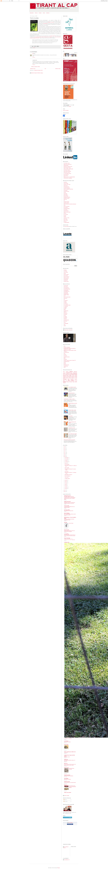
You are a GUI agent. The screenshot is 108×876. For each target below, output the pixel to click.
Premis (68, 381)
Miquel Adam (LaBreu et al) (67, 164)
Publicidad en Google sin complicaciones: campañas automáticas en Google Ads (69, 503)
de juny (66, 481)
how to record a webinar (67, 741)
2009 (65, 454)
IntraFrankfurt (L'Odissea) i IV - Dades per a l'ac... (71, 466)
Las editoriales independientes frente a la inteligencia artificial (69, 507)
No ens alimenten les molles (72, 387)
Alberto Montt (66, 744)
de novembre (66, 458)
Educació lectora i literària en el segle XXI (69, 439)
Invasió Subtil (66, 207)
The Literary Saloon (66, 186)
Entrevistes (47, 12)
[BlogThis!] (35, 46)
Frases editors (69, 375)
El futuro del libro (66, 210)
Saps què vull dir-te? (66, 276)
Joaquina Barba (66, 279)
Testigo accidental (66, 274)
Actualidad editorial (66, 222)
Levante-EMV (66, 300)
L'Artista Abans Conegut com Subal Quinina (69, 755)
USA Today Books (66, 287)
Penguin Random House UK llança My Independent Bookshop (72, 786)
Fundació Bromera (65, 376)
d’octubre (66, 460)
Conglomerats (75, 372)
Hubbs (65, 309)
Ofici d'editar (71, 380)
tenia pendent (45, 23)
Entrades (65, 799)
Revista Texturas (66, 195)
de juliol (66, 480)
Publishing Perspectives (67, 197)
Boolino (65, 363)
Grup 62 (69, 376)
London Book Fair (66, 352)
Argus (65, 322)
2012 (65, 450)
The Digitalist (65, 190)
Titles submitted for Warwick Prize (68, 510)
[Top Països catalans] (66, 795)
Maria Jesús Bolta (66, 277)
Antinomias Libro (66, 542)
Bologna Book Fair (66, 364)
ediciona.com (66, 759)
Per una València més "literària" (72, 433)
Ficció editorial (70, 415)
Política (64, 381)
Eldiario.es (65, 311)
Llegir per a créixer (74, 377)
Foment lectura (74, 374)
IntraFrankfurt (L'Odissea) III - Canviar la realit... (70, 469)
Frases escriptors (74, 375)
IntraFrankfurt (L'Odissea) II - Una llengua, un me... (70, 473)
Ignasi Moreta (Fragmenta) (67, 171)
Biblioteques (75, 371)
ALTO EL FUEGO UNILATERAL (68, 775)
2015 (65, 446)
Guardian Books (66, 310)
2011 (65, 452)
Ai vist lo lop (66, 752)
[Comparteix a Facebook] (37, 46)
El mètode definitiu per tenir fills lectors (72, 404)
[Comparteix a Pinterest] (38, 46)
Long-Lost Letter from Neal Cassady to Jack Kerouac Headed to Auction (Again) (70, 765)
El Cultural (65, 316)
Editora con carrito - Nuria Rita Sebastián (69, 176)
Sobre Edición (66, 778)
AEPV (65, 367)
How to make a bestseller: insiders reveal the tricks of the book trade (70, 514)
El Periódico (65, 314)
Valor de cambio (66, 183)
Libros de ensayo (66, 529)
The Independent (66, 290)
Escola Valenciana (65, 374)
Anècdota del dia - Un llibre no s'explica (69, 398)
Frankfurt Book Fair (66, 361)
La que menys (66, 471)
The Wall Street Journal (67, 288)
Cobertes (64, 372)
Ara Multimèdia (66, 323)
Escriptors (70, 374)
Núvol (65, 295)
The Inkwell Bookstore (67, 187)
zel (32, 53)
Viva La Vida (66, 477)
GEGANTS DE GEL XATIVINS (71, 769)
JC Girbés (64, 114)
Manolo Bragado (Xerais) (67, 167)
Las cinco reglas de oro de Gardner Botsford (70, 782)
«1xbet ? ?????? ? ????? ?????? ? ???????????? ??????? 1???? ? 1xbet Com (69, 539)
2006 (65, 491)
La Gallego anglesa (67, 478)
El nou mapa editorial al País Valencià (72, 422)
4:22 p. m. (33, 57)
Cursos (64, 373)
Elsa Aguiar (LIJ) (66, 174)
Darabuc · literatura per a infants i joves (70, 751)
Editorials (72, 373)
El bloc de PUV (66, 175)
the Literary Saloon (67, 509)
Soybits (65, 192)
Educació (75, 373)
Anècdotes (67, 371)
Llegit (64, 205)
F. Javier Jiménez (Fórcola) (67, 173)
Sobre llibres (65, 193)
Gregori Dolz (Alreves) (67, 172)
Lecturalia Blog (66, 533)
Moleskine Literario (66, 201)
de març (66, 485)
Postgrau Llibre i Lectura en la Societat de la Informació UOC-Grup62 (69, 349)
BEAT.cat (65, 221)
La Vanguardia (66, 306)
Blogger (59, 867)
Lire (64, 299)
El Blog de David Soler (67, 501)
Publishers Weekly (66, 294)
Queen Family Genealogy (67, 779)
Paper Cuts (65, 199)
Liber (64, 353)
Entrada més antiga (57, 68)
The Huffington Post (66, 291)
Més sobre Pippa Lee (67, 475)
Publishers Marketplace (67, 347)
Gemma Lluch (66, 280)
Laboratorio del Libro (67, 356)
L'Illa (75, 376)
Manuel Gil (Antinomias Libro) (68, 166)
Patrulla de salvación (66, 198)
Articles (44, 12)
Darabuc (65, 216)
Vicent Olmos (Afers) (67, 163)
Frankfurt (64, 375)
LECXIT (65, 354)
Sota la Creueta (66, 767)
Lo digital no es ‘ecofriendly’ (68, 738)
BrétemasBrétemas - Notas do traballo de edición (70, 518)
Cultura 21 (65, 318)
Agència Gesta (66, 366)
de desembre (66, 457)
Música (64, 380)
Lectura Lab (65, 355)
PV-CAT (76, 380)
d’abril (66, 484)
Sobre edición (66, 194)
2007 (65, 490)
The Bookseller (66, 292)
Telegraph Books (66, 293)
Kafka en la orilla (51, 22)
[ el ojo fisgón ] (66, 741)
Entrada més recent (32, 68)
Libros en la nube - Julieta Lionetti (68, 168)
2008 (65, 456)
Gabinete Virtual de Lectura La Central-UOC (70, 360)
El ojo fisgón (65, 209)
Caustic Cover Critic (66, 217)
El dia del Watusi (71, 523)
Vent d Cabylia (66, 272)
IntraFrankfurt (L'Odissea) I (68, 474)
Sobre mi (36, 12)
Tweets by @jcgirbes (66, 110)
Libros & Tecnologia (67, 538)
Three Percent (66, 185)
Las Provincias (66, 303)
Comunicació (69, 372)
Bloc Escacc (65, 321)
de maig (66, 482)
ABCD (65, 325)
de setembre (66, 461)
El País (65, 315)
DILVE (65, 362)
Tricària (65, 273)
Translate (70, 106)
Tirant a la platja (67, 467)
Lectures (34, 47)
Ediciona (65, 213)
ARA (64, 324)
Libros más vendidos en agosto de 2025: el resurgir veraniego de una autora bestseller (69, 535)
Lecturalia (65, 301)
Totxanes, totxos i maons (67, 184)
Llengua (65, 379)
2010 (65, 453)
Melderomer (65, 298)
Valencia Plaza (66, 286)
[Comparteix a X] (36, 46)
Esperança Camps (66, 281)
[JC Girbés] (64, 116)
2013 (65, 449)
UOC (64, 346)
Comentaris (66, 801)
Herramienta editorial (66, 208)
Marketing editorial (66, 202)
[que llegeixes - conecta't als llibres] (66, 859)
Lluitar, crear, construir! (67, 792)
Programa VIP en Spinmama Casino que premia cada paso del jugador (69, 531)
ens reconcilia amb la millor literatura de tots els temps (43, 36)
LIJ (76, 376)
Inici (45, 68)
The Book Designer (66, 191)
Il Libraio (65, 308)
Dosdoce (65, 215)
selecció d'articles (66, 226)
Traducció (64, 382)
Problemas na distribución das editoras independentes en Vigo (69, 519)
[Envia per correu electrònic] (34, 46)
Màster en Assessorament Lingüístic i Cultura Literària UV (70, 351)
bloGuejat (65, 269)
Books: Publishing (66, 513)
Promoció (70, 381)
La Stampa (65, 307)
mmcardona (65, 182)
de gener (66, 488)
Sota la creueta (66, 275)
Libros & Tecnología (66, 206)
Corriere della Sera (66, 319)
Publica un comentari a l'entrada (35, 66)
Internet (72, 376)
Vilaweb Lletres (66, 285)
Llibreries (76, 379)
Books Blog (65, 218)
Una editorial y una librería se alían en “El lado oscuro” (69, 760)
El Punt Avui (65, 313)
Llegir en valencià (68, 377)
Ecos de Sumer (66, 214)
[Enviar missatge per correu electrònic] (32, 46)
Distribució (67, 373)
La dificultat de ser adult (71, 427)
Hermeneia (65, 359)
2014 (65, 448)
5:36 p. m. (33, 64)
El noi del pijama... (67, 464)
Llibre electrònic (71, 379)
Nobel (66, 380)
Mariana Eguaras (66, 165)
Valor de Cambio (66, 505)
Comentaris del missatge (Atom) (38, 70)
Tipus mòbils (75, 381)
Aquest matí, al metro (67, 756)
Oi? (64, 200)
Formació (40, 12)
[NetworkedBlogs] (70, 822)
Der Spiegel (65, 317)
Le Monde (65, 302)
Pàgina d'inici (32, 12)
